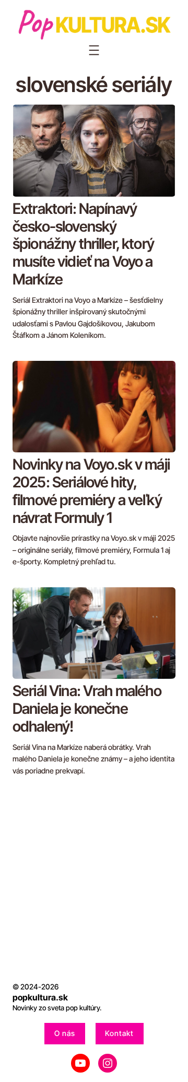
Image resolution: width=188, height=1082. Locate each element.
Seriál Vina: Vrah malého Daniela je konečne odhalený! (87, 708)
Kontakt (119, 1033)
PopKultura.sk (40, 997)
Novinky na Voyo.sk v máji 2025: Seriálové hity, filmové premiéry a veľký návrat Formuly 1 (91, 491)
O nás (64, 1033)
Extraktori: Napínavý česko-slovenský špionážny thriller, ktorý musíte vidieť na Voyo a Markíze (83, 244)
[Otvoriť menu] (94, 50)
